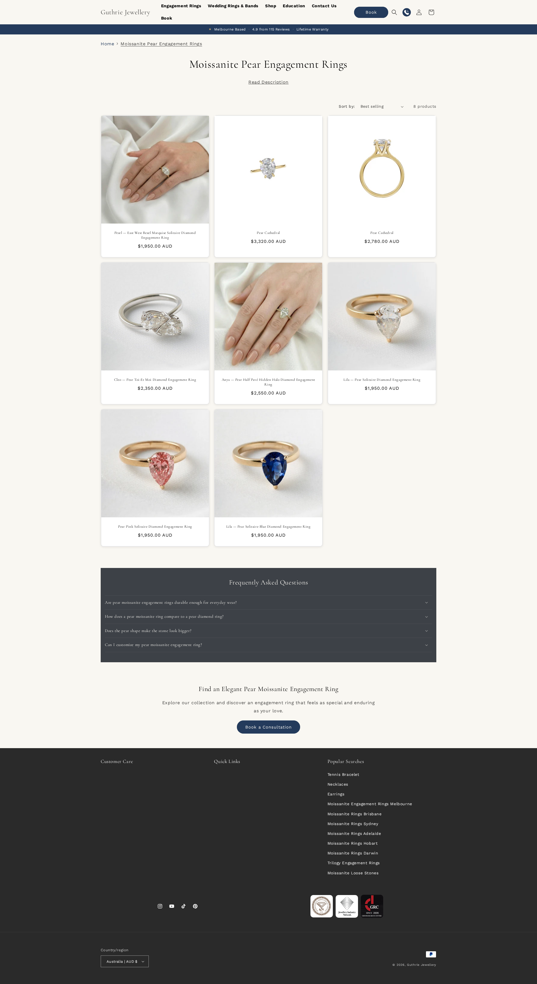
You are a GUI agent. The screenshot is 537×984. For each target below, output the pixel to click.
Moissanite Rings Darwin (353, 853)
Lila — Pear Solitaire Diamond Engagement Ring (381, 379)
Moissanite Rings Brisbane (355, 814)
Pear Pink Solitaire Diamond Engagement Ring (155, 527)
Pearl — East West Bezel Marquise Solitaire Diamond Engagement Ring (155, 235)
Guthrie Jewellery (421, 965)
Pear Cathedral (268, 233)
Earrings (336, 794)
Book (371, 12)
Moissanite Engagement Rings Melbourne (370, 804)
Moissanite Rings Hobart (353, 843)
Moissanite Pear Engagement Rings (161, 43)
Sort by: (347, 106)
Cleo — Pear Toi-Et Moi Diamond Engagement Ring (155, 379)
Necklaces (338, 784)
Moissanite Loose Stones (353, 873)
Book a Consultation (268, 727)
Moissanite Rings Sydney (353, 823)
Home (107, 43)
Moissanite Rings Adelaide (354, 833)
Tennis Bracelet (343, 774)
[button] (394, 12)
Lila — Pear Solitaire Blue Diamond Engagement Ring (268, 527)
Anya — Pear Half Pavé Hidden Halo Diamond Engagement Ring (268, 382)
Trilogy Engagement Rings (354, 863)
